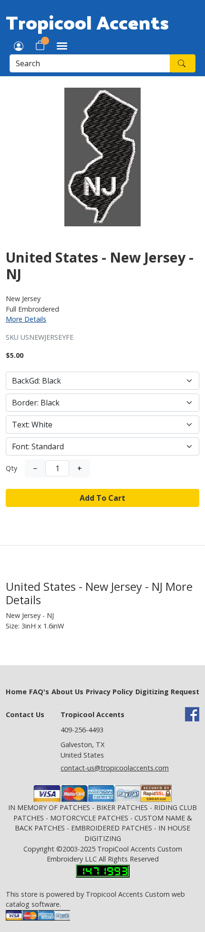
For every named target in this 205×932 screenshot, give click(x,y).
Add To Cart (102, 498)
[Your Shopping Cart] (40, 45)
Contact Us (25, 714)
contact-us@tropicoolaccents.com (115, 767)
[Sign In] (18, 45)
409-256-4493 (82, 729)
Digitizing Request (167, 691)
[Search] (182, 63)
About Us (67, 691)
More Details (26, 319)
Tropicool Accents (87, 22)
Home (16, 691)
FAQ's (39, 691)
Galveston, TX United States (82, 750)
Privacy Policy (109, 691)
